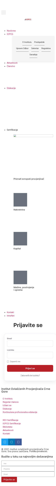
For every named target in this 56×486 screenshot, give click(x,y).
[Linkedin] (11, 442)
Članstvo (11, 66)
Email (9, 339)
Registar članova (10, 402)
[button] (3, 12)
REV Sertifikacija (10, 420)
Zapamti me (15, 362)
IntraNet (10, 315)
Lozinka (10, 350)
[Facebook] (18, 442)
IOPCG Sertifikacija (12, 423)
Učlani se (7, 405)
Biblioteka (7, 427)
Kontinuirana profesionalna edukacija (20, 412)
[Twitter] (4, 442)
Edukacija (11, 88)
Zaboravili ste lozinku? (30, 375)
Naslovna (11, 30)
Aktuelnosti (12, 63)
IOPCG (10, 34)
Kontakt (10, 312)
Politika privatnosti (38, 451)
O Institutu (7, 398)
